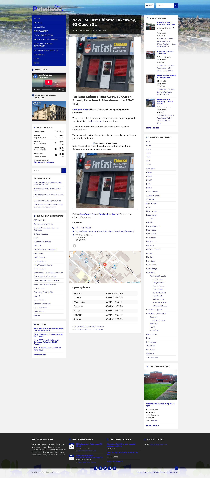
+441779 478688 (84, 228)
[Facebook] (74, 245)
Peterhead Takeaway (94, 329)
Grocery (170, 39)
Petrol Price (39, 288)
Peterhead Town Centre (87, 462)
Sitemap (147, 472)
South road (151, 342)
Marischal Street (153, 249)
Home (75, 30)
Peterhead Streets (158, 276)
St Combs (150, 346)
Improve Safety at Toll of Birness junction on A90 (48, 183)
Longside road (159, 283)
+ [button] (71, 253)
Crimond (150, 199)
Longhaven (151, 241)
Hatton (149, 222)
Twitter (115, 214)
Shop (166, 46)
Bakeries (162, 65)
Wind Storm (39, 311)
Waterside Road (160, 302)
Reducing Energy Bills (43, 292)
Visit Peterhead (40, 308)
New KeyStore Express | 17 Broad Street (165, 101)
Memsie (149, 253)
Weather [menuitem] (39, 54)
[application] (49, 82)
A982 (148, 165)
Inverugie (154, 324)
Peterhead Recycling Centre (46, 280)
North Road (158, 289)
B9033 (149, 176)
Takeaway (99, 326)
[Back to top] (176, 468)
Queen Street (152, 334)
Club (36, 238)
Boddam (153, 317)
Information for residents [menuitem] (43, 45)
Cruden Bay (151, 203)
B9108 (149, 188)
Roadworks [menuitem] (41, 31)
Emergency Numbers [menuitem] (46, 39)
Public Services (169, 44)
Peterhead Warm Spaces (45, 284)
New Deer (150, 261)
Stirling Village (159, 320)
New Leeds (151, 265)
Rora (148, 338)
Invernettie (151, 230)
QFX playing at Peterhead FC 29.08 (89, 445)
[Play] (34, 89)
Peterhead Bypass (154, 310)
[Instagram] (110, 468)
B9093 (149, 180)
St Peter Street (159, 292)
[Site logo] (48, 11)
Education (152, 421)
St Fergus (150, 350)
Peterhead (96, 121)
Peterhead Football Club (87, 451)
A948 (148, 145)
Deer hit (37, 246)
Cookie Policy (172, 472)
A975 (148, 157)
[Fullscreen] (63, 89)
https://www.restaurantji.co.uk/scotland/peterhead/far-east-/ (105, 231)
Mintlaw (149, 257)
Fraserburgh (151, 215)
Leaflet (128, 282)
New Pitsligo (151, 269)
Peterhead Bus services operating (48, 273)
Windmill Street (160, 306)
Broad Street (152, 192)
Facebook (103, 214)
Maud (152, 327)
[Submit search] (176, 5)
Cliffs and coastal (41, 234)
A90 (148, 141)
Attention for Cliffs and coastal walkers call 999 (121, 445)
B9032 (149, 172)
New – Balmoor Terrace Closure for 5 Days (48, 335)
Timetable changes (42, 304)
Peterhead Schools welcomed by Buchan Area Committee (48, 206)
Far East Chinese (81, 109)
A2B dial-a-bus (40, 220)
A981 (148, 161)
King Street (151, 234)
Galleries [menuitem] (39, 27)
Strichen (150, 353)
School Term (39, 300)
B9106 (148, 184)
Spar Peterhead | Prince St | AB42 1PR (166, 23)
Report (37, 296)
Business (162, 39)
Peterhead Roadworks (156, 314)
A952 (148, 153)
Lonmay (153, 218)
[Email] (95, 468)
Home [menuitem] (37, 18)
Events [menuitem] (38, 23)
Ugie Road (157, 296)
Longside (150, 245)
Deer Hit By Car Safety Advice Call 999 (122, 453)
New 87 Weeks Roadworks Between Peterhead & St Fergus (46, 342)
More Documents (115, 461)
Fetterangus (151, 211)
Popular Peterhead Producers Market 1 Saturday (89, 457)
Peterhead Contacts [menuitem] (46, 50)
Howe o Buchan (153, 226)
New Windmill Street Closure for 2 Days (47, 349)
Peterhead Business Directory (93, 30)
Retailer (160, 46)
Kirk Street (151, 238)
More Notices (40, 354)
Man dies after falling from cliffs (47, 201)
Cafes (159, 92)
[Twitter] (105, 468)
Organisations (40, 269)
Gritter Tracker (40, 257)
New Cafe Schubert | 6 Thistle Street (166, 76)
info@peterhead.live (158, 444)
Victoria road (158, 299)
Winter (37, 315)
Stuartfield (154, 330)
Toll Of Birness (152, 357)
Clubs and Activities (42, 242)
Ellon (148, 207)
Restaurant (89, 326)
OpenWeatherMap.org (44, 162)
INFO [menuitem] (36, 59)
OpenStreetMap (136, 282)
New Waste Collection (43, 265)
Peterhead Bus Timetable (45, 277)
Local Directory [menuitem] (43, 35)
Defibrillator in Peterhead (45, 249)
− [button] (71, 256)
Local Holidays (40, 261)
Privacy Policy (159, 472)
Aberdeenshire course (43, 224)
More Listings (152, 128)
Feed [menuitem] (36, 63)
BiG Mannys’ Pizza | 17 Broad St (165, 52)
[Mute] (59, 89)
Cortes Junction (153, 196)
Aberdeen (150, 168)
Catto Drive (158, 279)
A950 (148, 149)
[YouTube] (114, 468)
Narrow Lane (158, 286)
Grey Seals (38, 253)
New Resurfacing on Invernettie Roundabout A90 (49, 329)
